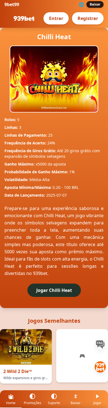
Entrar (56, 18)
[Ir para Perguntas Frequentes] (100, 344)
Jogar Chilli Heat (54, 290)
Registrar (88, 18)
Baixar (95, 4)
